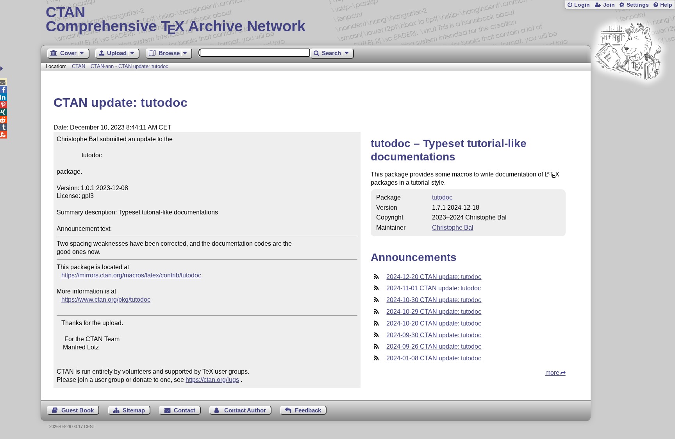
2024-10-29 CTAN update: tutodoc (433, 311)
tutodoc (442, 197)
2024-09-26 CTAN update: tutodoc (433, 346)
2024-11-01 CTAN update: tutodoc (433, 288)
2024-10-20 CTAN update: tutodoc (433, 323)
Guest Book (77, 410)
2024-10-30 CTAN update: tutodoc (433, 300)
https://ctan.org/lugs (212, 379)
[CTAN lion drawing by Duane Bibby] (628, 95)
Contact (184, 410)
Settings (638, 5)
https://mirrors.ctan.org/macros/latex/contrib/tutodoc (131, 275)
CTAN (78, 66)
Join (609, 5)
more (552, 372)
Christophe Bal (452, 227)
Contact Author (245, 410)
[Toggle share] (2, 68)
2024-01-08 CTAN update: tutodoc (433, 358)
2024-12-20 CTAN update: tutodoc (433, 276)
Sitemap (134, 410)
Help (666, 5)
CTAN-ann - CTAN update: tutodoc (129, 66)
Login (582, 5)
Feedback (308, 410)
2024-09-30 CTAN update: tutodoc (433, 335)
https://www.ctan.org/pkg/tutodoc (105, 299)
